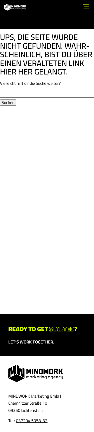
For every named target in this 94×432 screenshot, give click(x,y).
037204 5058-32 (31, 421)
